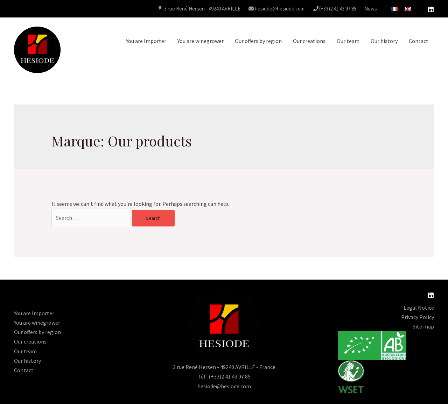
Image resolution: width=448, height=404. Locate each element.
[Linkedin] (431, 9)
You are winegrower (200, 40)
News (370, 8)
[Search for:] (91, 217)
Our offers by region (258, 40)
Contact (418, 40)
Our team (348, 40)
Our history (384, 40)
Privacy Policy (417, 316)
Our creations (309, 40)
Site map (423, 326)
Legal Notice (419, 307)
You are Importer (146, 40)
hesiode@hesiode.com (279, 8)
